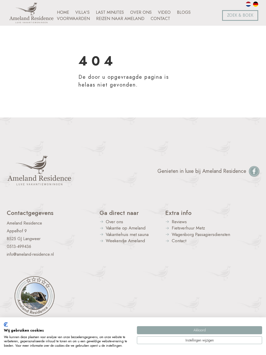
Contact (179, 241)
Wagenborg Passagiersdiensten (201, 235)
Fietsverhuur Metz (188, 228)
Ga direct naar (119, 212)
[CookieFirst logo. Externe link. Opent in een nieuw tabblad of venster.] (6, 324)
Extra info (178, 212)
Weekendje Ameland (125, 241)
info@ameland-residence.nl (30, 254)
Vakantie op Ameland (125, 228)
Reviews (179, 222)
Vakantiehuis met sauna (127, 235)
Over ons (114, 222)
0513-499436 (19, 246)
